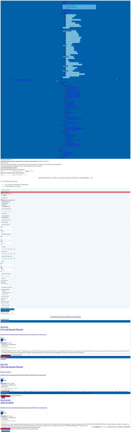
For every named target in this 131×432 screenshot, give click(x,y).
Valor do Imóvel (5, 224)
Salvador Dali (6, 343)
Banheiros (4, 251)
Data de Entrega (5, 274)
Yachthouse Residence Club (73, 20)
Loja (67, 60)
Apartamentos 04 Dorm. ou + (73, 37)
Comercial (65, 56)
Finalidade (4, 213)
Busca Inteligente (6, 209)
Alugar (3, 398)
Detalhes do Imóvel (6, 287)
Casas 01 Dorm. (70, 47)
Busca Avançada (5, 311)
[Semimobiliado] (4, 280)
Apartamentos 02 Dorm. (72, 34)
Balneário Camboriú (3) (8, 200)
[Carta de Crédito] (5, 303)
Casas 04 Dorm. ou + (71, 52)
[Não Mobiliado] (4, 283)
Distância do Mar (5, 234)
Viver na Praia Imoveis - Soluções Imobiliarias (23, 80)
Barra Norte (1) (6, 201)
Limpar (7, 309)
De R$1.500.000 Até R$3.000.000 (75, 74)
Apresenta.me (93, 427)
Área (2, 261)
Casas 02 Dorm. (70, 48)
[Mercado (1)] (6, 294)
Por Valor (65, 71)
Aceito (15, 167)
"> (118, 80)
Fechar (12, 309)
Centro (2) (5, 203)
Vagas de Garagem (6, 256)
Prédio (67, 61)
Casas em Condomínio (72, 53)
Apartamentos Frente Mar (73, 42)
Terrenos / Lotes (70, 69)
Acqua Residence (70, 23)
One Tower (69, 21)
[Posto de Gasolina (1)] (6, 292)
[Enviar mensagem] (33, 171)
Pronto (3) (5, 222)
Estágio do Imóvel (6, 220)
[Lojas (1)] (6, 291)
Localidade (4, 198)
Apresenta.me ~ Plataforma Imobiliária (119, 427)
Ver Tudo (73, 31)
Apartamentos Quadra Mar (73, 40)
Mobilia (3, 278)
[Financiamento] (5, 298)
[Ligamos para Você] (6, 159)
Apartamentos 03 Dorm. (72, 36)
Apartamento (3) (7, 194)
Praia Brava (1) (6, 206)
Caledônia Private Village (72, 24)
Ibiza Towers (69, 18)
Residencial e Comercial (72, 63)
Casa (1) (4, 195)
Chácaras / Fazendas (71, 68)
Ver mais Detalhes (5, 396)
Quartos (3, 247)
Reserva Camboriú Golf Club (73, 26)
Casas (64, 45)
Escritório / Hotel (70, 58)
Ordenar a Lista (5, 305)
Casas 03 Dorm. (70, 50)
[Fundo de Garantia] (5, 301)
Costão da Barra (70, 16)
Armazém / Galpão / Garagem (74, 64)
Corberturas (69, 44)
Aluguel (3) (5, 217)
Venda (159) (5, 216)
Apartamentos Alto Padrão (73, 39)
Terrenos (65, 66)
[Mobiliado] (4, 282)
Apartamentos (67, 31)
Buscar (2, 309)
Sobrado (68, 55)
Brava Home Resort (71, 15)
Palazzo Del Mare (8, 383)
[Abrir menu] (57, 80)
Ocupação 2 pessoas (71, 32)
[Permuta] (5, 300)
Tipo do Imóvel (5, 190)
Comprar (3, 431)
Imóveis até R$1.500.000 (72, 72)
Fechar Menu (66, 28)
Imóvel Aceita (5, 296)
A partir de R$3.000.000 (72, 76)
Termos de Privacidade (6, 167)
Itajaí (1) (4, 205)
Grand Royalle (7, 416)
